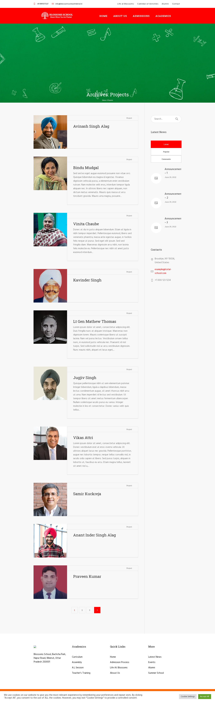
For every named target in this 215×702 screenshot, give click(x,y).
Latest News (154, 657)
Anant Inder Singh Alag (94, 535)
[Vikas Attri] (50, 443)
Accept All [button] (204, 696)
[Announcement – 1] (156, 178)
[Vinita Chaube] (50, 229)
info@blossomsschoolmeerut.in (68, 4)
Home (104, 100)
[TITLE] (57, 16)
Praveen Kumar (87, 576)
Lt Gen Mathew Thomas (94, 321)
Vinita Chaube (86, 223)
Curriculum (77, 657)
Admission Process (119, 662)
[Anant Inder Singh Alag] (50, 541)
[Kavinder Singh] (50, 286)
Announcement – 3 (173, 221)
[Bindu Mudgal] (50, 173)
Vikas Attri (83, 437)
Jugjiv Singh (84, 377)
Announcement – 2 (173, 196)
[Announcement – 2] (156, 203)
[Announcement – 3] (156, 227)
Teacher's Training (81, 673)
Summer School (156, 673)
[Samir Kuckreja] (50, 499)
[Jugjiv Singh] (50, 383)
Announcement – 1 (173, 171)
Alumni (151, 668)
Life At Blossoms (118, 668)
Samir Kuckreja (87, 493)
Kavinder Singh (87, 280)
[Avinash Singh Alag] (50, 132)
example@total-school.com (163, 271)
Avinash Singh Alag (91, 126)
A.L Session (78, 668)
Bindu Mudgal (86, 167)
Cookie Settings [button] (188, 696)
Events (151, 662)
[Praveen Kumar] (50, 582)
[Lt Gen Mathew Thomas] (50, 327)
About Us (115, 673)
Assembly (77, 662)
